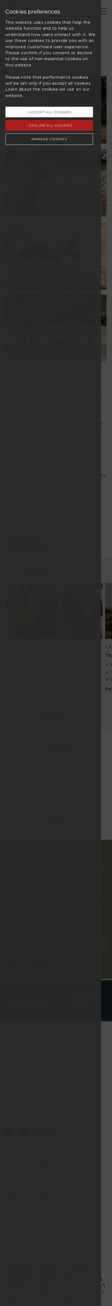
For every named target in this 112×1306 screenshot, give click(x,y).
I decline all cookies (49, 125)
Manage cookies (49, 139)
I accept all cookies (49, 112)
